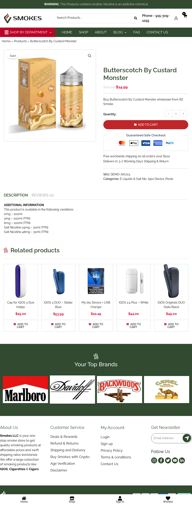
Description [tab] (16, 195)
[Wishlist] (168, 498)
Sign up (107, 444)
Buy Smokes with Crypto (70, 457)
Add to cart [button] (22, 326)
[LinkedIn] (182, 460)
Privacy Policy (112, 450)
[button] (50, 32)
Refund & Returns (64, 443)
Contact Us (109, 464)
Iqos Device (156, 179)
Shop (72, 501)
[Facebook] (161, 460)
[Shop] (72, 498)
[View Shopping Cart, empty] (185, 18)
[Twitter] (168, 460)
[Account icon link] (176, 18)
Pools (169, 179)
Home (24, 501)
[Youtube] (175, 460)
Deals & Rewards (63, 437)
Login (105, 437)
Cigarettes (17, 469)
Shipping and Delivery (67, 450)
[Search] (135, 18)
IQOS (4, 469)
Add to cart (148, 124)
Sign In (120, 501)
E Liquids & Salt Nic (133, 179)
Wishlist (168, 501)
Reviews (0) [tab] (43, 195)
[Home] (24, 498)
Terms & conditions (116, 457)
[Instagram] (154, 460)
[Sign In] (120, 498)
